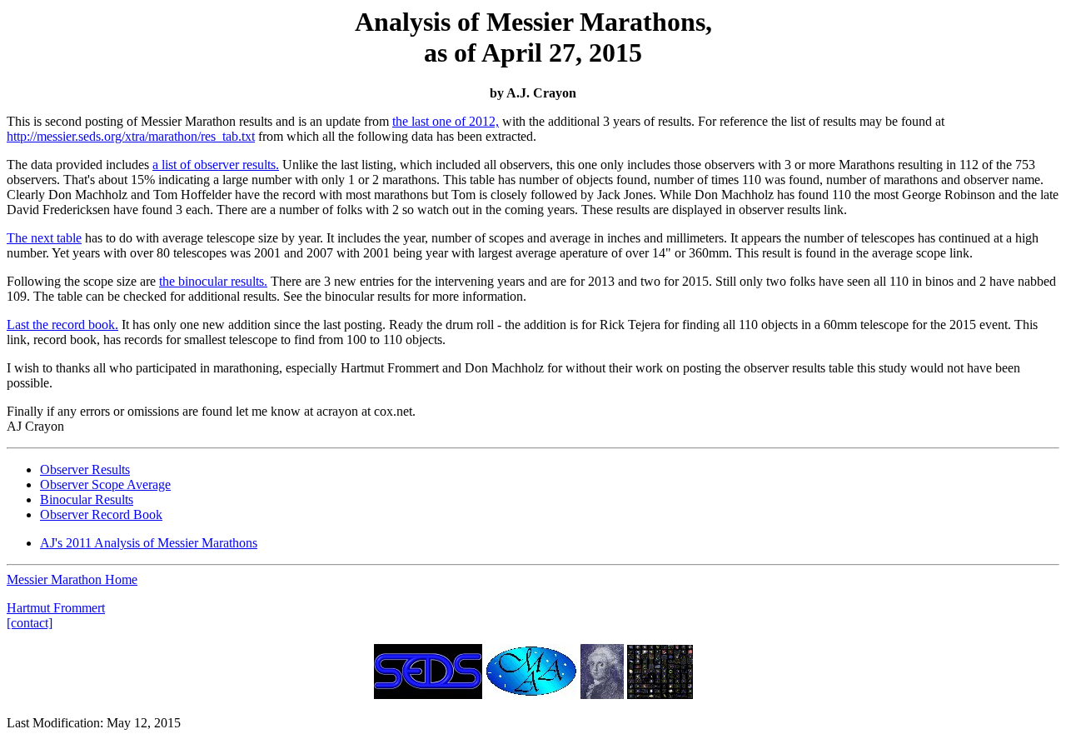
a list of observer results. (215, 164)
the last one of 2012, (445, 121)
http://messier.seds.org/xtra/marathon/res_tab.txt (131, 136)
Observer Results (85, 469)
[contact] (29, 623)
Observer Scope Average (105, 484)
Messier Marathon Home (72, 579)
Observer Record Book (101, 514)
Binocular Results (86, 499)
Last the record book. (62, 324)
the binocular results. (213, 281)
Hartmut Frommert (56, 608)
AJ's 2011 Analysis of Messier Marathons (148, 543)
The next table (44, 238)
